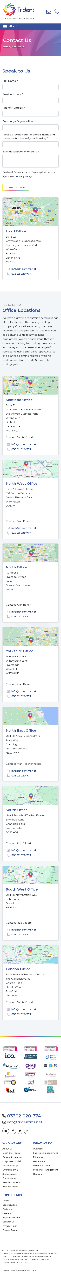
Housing (37, 1174)
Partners (7, 1209)
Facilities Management (45, 1153)
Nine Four (34, 1270)
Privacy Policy (24, 176)
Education (38, 1157)
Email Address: (12, 94)
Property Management (45, 1169)
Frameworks (9, 1178)
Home (6, 46)
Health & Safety (11, 1182)
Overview (38, 1148)
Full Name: (10, 80)
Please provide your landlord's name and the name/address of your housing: (28, 136)
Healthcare (39, 1161)
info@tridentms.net (23, 268)
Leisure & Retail (41, 1165)
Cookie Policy (9, 1230)
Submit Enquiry (15, 187)
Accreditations (10, 1186)
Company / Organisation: (17, 121)
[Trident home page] (18, 11)
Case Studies (9, 1205)
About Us (7, 1148)
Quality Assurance (12, 1157)
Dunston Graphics (20, 1270)
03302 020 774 (21, 273)
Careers (6, 1213)
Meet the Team (11, 1153)
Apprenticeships (11, 1217)
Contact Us (8, 1221)
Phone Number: (13, 107)
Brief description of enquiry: (20, 151)
